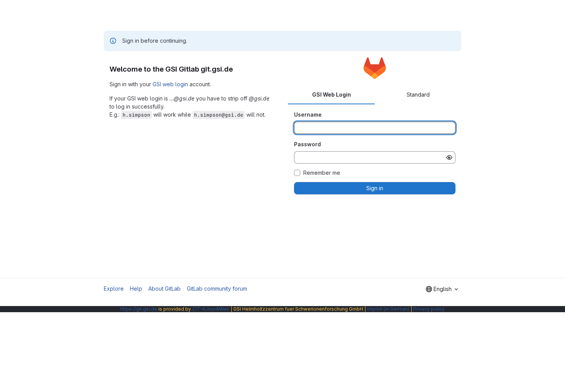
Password (307, 144)
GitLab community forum (217, 288)
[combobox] (441, 289)
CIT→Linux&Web (210, 309)
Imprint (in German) (388, 309)
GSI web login (170, 84)
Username (308, 114)
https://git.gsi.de (138, 309)
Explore (114, 288)
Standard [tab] (418, 94)
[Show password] (449, 157)
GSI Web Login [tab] (331, 94)
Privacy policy (429, 309)
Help (136, 288)
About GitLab (164, 288)
